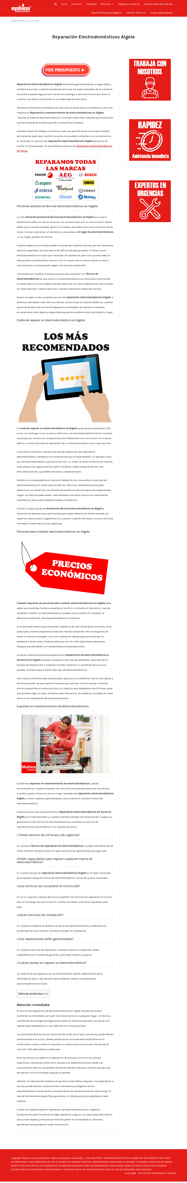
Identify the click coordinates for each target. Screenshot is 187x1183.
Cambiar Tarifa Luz (136, 12)
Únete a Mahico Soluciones (25, 20)
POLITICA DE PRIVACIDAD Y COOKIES (157, 1173)
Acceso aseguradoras (161, 12)
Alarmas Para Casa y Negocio (106, 12)
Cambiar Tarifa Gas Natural (158, 4)
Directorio (76, 4)
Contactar (91, 4)
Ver (45, 994)
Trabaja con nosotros (129, 4)
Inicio (64, 4)
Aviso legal (130, 1173)
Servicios (105, 4)
